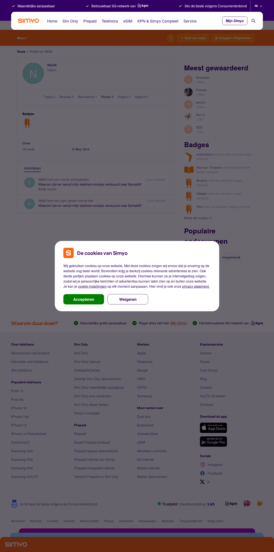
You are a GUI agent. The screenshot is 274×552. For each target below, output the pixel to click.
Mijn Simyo (235, 20)
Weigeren (128, 299)
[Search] (253, 20)
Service (190, 21)
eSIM (127, 21)
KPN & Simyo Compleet (157, 21)
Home (52, 21)
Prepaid (90, 21)
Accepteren (83, 299)
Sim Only (70, 21)
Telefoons (110, 21)
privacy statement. (196, 286)
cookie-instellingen (92, 286)
